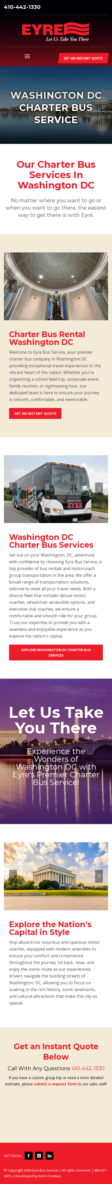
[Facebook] (29, 1156)
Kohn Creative (49, 1176)
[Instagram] (39, 1156)
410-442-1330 (22, 7)
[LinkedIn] (49, 1156)
